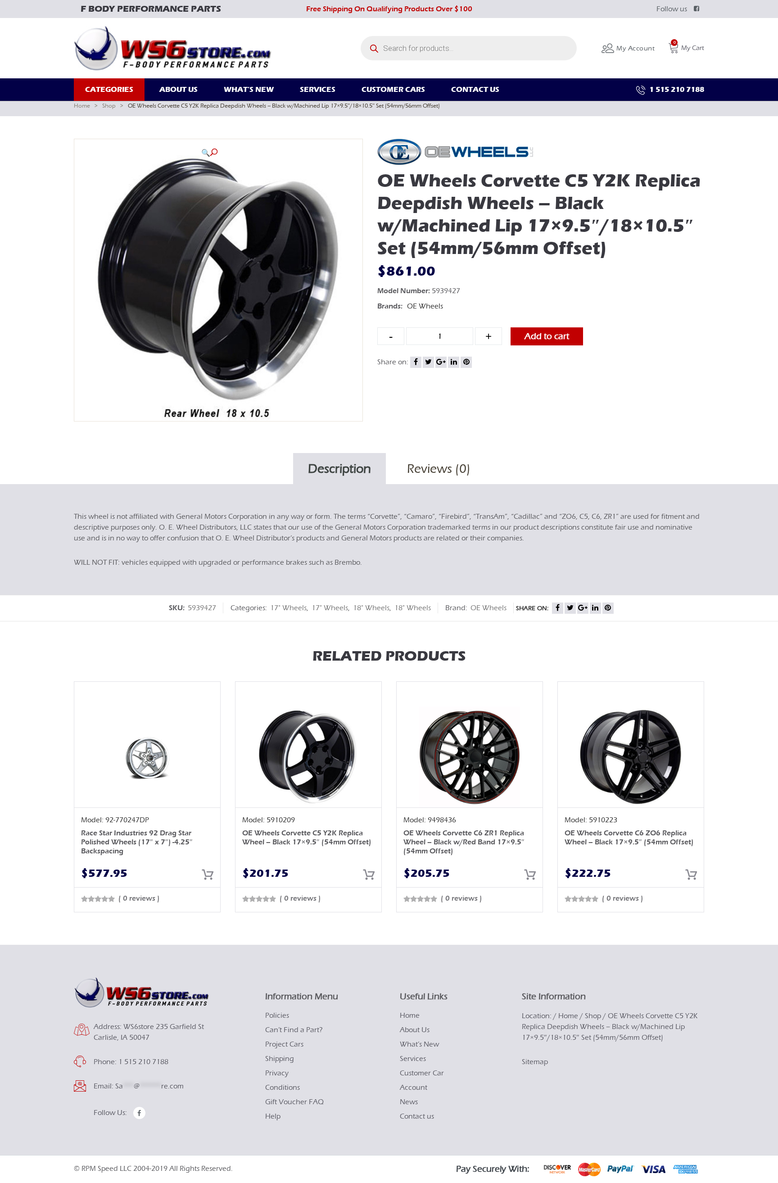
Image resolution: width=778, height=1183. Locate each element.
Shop (109, 105)
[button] (209, 153)
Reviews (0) (438, 469)
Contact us (417, 1116)
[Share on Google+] (441, 362)
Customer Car (422, 1073)
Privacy (277, 1073)
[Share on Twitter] (428, 362)
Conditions (282, 1087)
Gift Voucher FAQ (294, 1102)
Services (413, 1059)
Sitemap (535, 1062)
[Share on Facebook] (415, 362)
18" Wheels (371, 608)
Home (82, 105)
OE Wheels (425, 306)
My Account (635, 48)
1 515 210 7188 (675, 89)
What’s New (419, 1044)
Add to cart (547, 336)
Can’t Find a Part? (294, 1030)
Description (339, 469)
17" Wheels (288, 608)
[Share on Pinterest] (466, 362)
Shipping (279, 1059)
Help (272, 1116)
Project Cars (284, 1044)
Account (413, 1087)
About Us (415, 1030)
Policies (277, 1015)
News (409, 1102)
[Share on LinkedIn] (453, 362)
